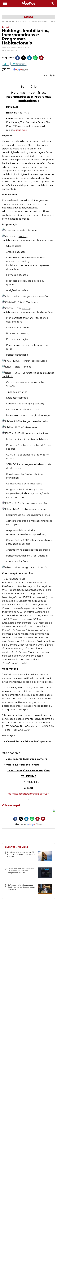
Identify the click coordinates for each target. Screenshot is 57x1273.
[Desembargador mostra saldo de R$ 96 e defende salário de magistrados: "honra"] (44, 873)
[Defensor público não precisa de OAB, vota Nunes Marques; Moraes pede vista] (44, 890)
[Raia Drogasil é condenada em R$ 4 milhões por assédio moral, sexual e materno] (44, 857)
